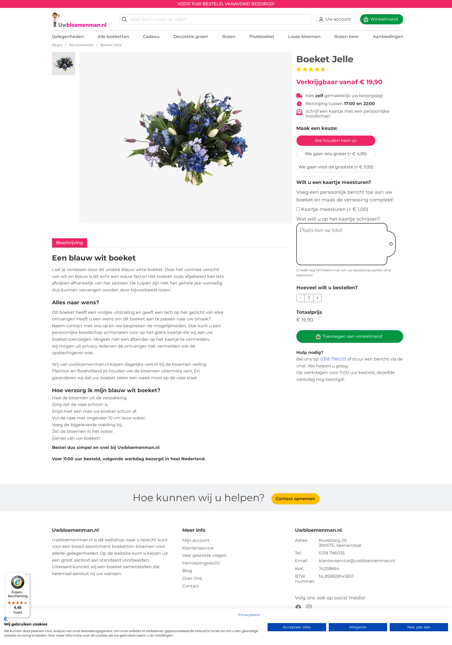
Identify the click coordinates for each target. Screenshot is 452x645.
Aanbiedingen (388, 36)
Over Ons (192, 578)
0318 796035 (333, 359)
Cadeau (151, 36)
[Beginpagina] (79, 19)
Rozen (229, 36)
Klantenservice (198, 548)
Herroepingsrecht (201, 563)
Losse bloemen (304, 36)
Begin (57, 45)
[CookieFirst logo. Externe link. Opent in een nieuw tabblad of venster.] (6, 618)
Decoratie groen (190, 36)
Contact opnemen (295, 498)
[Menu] (26, 576)
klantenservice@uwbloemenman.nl (357, 560)
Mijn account (196, 540)
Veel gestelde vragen (204, 555)
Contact (190, 586)
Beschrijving (69, 242)
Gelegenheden (68, 36)
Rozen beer (346, 36)
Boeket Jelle (111, 45)
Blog (187, 570)
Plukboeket (261, 36)
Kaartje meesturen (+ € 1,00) (334, 209)
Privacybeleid (249, 615)
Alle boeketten (113, 36)
